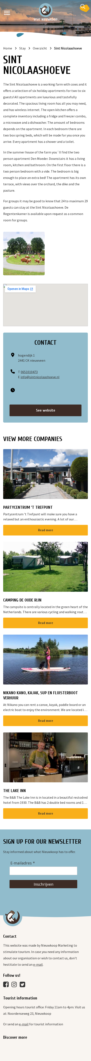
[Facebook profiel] (7, 985)
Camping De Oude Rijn (22, 600)
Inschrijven (43, 884)
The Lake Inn (14, 790)
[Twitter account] (23, 985)
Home (7, 48)
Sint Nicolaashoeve (68, 48)
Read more (45, 530)
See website (45, 410)
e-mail (38, 964)
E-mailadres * (22, 863)
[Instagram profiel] (15, 985)
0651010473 (29, 372)
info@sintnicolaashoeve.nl (40, 377)
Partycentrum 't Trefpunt (28, 507)
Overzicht (40, 48)
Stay (22, 48)
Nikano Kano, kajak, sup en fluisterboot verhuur (40, 695)
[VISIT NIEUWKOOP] (45, 10)
